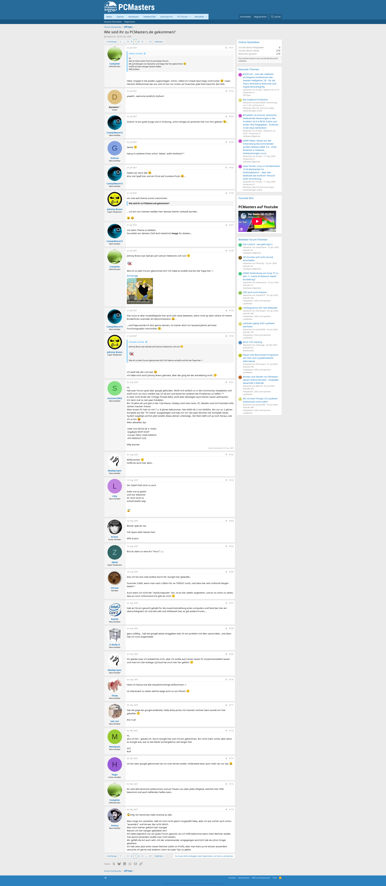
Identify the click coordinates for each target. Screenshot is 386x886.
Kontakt (232, 877)
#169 (231, 654)
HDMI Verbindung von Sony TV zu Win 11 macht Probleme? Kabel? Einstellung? (260, 276)
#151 (231, 47)
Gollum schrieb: (136, 53)
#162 (231, 454)
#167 (231, 603)
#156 (231, 193)
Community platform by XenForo (200, 883)
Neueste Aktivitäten (113, 21)
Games (120, 16)
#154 (231, 142)
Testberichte (149, 16)
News (109, 16)
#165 (231, 546)
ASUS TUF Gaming (252, 341)
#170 (231, 679)
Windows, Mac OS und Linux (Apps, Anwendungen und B (258, 109)
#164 (231, 521)
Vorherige (112, 41)
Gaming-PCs (166, 16)
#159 (231, 310)
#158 (231, 250)
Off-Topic (247, 95)
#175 (231, 809)
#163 (231, 480)
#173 (231, 758)
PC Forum (182, 16)
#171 (231, 705)
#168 (231, 628)
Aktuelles (199, 16)
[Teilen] (226, 48)
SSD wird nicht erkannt (255, 292)
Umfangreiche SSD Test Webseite (260, 307)
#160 (231, 336)
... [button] (124, 41)
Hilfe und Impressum (261, 877)
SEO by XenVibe (168, 883)
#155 (231, 167)
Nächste (158, 41)
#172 (231, 730)
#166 (231, 571)
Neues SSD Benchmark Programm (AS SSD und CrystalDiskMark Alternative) (260, 358)
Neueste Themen (248, 69)
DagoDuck (111, 36)
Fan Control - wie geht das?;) (257, 244)
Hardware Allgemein (252, 252)
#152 (231, 91)
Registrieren (129, 21)
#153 (231, 116)
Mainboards (248, 350)
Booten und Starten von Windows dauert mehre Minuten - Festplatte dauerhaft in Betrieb (260, 379)
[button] (190, 16)
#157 (231, 225)
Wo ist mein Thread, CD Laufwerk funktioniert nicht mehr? (260, 400)
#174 (231, 784)
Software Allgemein (251, 136)
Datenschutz (243, 877)
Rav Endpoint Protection (255, 99)
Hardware (133, 16)
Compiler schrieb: (136, 342)
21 (150, 41)
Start (275, 877)
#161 (231, 382)
